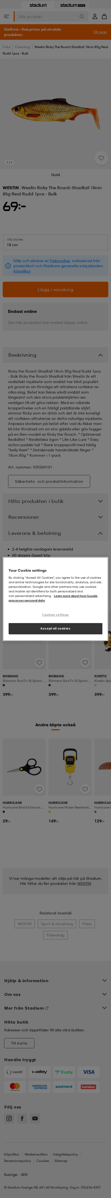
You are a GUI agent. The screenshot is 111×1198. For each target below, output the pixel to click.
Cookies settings (55, 615)
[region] (55, 599)
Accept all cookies (55, 628)
